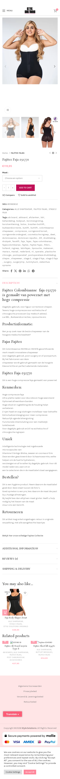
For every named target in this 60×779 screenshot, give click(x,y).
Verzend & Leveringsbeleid (30, 696)
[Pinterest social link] (20, 271)
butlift (26, 227)
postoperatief (20, 255)
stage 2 (27, 258)
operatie (39, 251)
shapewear (16, 258)
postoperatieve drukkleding (42, 255)
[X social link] (15, 271)
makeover (48, 248)
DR (40, 238)
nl (33, 251)
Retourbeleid (30, 702)
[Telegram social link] (33, 271)
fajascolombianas (11, 245)
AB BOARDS (8, 652)
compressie (21, 231)
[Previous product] (50, 153)
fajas (28, 241)
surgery (8, 262)
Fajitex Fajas (36, 245)
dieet (52, 234)
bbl (42, 217)
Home (5, 153)
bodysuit (20, 221)
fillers (47, 245)
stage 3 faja (52, 258)
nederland (25, 251)
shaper (6, 258)
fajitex (25, 245)
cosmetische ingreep (38, 234)
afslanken (34, 217)
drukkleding (49, 238)
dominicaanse (9, 238)
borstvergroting (35, 221)
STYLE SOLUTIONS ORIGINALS (15, 626)
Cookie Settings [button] (13, 772)
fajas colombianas (42, 241)
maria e (6, 251)
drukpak (6, 241)
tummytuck (32, 262)
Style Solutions (29, 728)
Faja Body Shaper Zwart (16, 618)
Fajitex (7, 290)
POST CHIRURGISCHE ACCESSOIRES (16, 658)
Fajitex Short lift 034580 (44, 646)
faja (23, 241)
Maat (4, 172)
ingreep (15, 248)
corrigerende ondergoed (14, 234)
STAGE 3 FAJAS (15, 624)
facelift (15, 241)
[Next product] (56, 153)
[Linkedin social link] (24, 271)
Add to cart (25, 188)
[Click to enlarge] (8, 110)
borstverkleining (10, 224)
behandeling (8, 221)
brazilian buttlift (36, 224)
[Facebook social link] (11, 271)
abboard (23, 217)
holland (6, 248)
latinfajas (25, 248)
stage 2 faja (38, 258)
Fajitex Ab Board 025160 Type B (16, 647)
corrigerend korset (37, 231)
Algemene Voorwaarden (30, 686)
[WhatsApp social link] (29, 271)
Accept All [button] (30, 772)
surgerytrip (18, 262)
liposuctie (37, 248)
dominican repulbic (27, 238)
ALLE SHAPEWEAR (23, 209)
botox (23, 224)
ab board (12, 217)
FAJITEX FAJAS (17, 153)
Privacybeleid (30, 691)
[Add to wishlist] (25, 593)
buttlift (34, 227)
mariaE (14, 251)
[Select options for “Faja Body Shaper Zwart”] (5, 612)
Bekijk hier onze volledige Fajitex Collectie (22, 535)
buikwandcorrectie (11, 227)
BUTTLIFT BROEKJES (44, 652)
